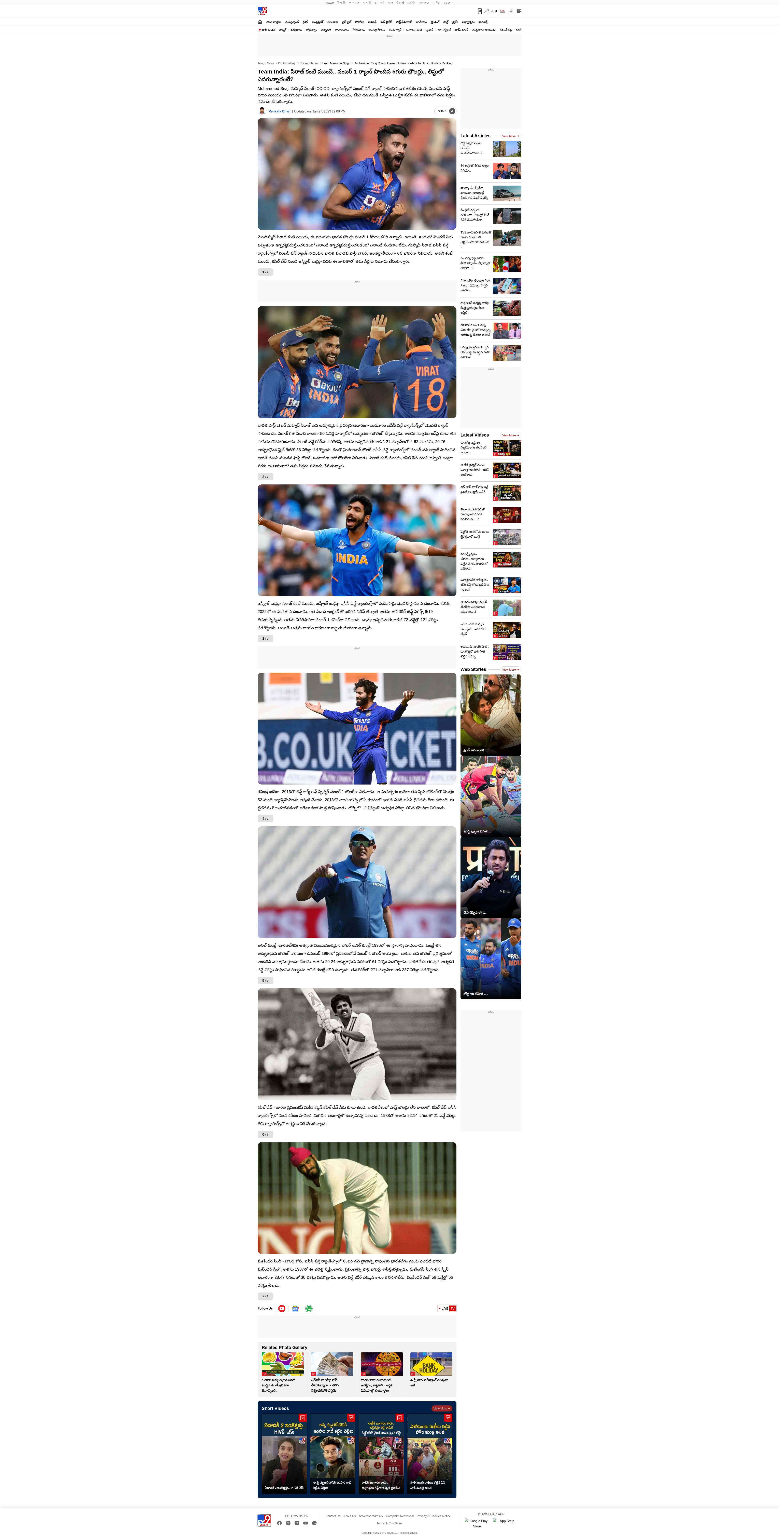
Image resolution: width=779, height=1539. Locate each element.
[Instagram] (297, 1523)
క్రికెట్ (305, 22)
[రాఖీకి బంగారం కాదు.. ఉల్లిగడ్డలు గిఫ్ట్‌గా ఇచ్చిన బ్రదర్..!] (381, 1454)
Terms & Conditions (389, 1523)
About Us (349, 1516)
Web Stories (473, 669)
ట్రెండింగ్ (435, 22)
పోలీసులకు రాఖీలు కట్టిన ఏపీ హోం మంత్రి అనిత (427, 1485)
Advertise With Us (371, 1516)
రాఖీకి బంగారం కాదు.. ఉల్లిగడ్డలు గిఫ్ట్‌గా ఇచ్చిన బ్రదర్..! (381, 1485)
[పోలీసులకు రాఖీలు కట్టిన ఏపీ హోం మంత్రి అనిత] (429, 1454)
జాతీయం (421, 22)
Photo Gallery (286, 63)
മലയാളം (424, 2)
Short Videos (275, 1408)
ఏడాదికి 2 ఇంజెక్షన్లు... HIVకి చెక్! (284, 1487)
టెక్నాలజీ (326, 29)
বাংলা (390, 2)
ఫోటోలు (359, 22)
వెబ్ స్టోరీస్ (386, 22)
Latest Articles (476, 135)
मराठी (367, 2)
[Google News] (314, 1523)
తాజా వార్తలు (273, 22)
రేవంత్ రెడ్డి (506, 29)
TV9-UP (447, 2)
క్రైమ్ (455, 22)
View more (440, 1408)
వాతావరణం (342, 29)
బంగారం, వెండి (414, 29)
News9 (330, 2)
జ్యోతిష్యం (311, 29)
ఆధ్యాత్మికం (468, 22)
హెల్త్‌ (445, 22)
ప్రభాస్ (430, 29)
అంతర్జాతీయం (377, 29)
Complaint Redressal (400, 1516)
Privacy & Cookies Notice (434, 1516)
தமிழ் (411, 2)
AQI (494, 11)
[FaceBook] (279, 1523)
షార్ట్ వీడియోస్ (404, 22)
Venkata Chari (279, 111)
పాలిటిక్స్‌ (483, 22)
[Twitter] (288, 1523)
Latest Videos (475, 435)
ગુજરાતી (379, 2)
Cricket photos (308, 63)
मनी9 (435, 2)
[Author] (262, 111)
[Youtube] (282, 1308)
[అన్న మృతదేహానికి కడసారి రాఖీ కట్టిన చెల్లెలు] (332, 1454)
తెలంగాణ (332, 22)
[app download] (478, 11)
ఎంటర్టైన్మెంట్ (292, 22)
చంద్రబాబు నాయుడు (484, 29)
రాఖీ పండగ (268, 29)
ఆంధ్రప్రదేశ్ (317, 22)
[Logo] (262, 11)
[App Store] (505, 1523)
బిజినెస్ (372, 22)
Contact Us (332, 1516)
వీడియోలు (359, 29)
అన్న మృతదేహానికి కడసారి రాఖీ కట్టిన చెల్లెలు (332, 1485)
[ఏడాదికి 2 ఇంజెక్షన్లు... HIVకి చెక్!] (284, 1454)
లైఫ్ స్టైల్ (346, 22)
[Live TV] (501, 11)
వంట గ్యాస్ (395, 29)
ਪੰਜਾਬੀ (400, 2)
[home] (260, 21)
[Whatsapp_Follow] (309, 1308)
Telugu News (266, 63)
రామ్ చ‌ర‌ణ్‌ (461, 29)
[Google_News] (295, 1308)
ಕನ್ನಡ (354, 2)
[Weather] (486, 11)
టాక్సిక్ (282, 29)
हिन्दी (341, 2)
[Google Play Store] (477, 1523)
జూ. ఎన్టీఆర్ (444, 29)
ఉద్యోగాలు (296, 29)
